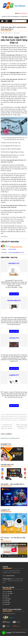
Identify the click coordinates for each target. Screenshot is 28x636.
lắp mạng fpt (9, 416)
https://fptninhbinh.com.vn (16, 252)
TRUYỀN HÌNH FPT (14, 300)
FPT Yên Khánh (7, 599)
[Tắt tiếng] (23, 556)
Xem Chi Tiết (14, 294)
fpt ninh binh (21, 414)
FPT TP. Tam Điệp (7, 593)
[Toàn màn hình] (25, 556)
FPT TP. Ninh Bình (7, 591)
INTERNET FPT (14, 263)
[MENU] (6, 21)
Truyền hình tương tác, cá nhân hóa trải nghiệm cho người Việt (7, 426)
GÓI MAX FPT (14, 338)
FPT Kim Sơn (6, 595)
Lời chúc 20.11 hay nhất (18, 416)
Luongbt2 (17, 33)
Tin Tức (3, 414)
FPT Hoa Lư (6, 597)
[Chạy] (3, 556)
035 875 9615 (12, 249)
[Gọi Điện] (4, 633)
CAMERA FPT (14, 375)
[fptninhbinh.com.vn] (2, 21)
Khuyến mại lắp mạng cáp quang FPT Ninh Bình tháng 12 (21, 426)
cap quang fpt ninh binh (13, 414)
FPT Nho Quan (6, 602)
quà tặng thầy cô (22, 420)
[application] (14, 550)
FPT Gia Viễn (6, 601)
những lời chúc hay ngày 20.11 (11, 420)
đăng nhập (8, 438)
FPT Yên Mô (6, 604)
